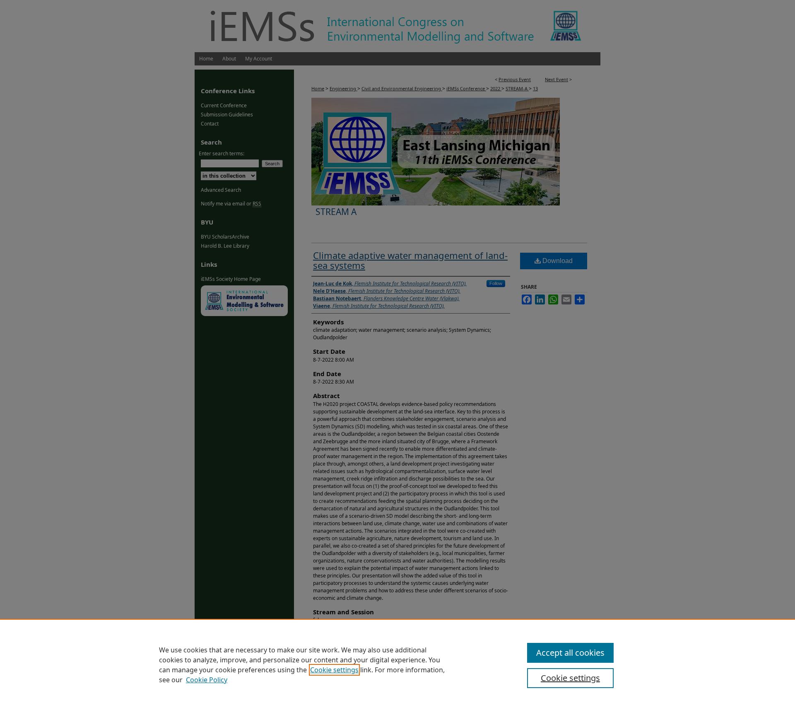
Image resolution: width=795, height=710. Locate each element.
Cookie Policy (206, 679)
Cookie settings (334, 669)
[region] (397, 664)
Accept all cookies (570, 652)
